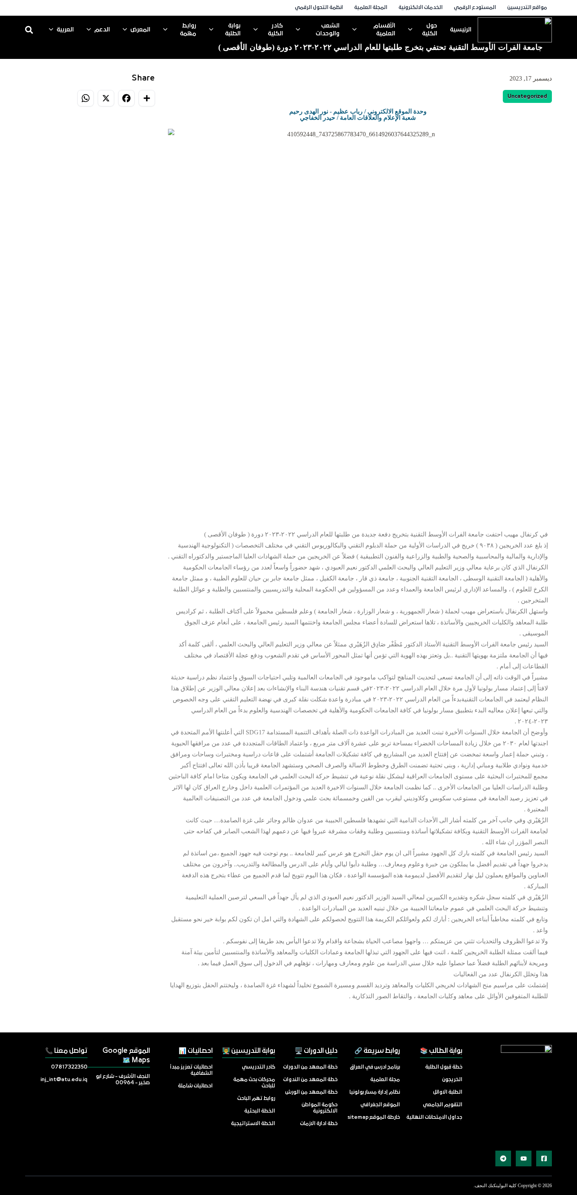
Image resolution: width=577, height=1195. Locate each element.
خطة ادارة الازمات (319, 1123)
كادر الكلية (275, 30)
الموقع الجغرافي (380, 1105)
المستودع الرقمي (475, 7)
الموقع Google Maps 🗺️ (126, 1056)
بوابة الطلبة (232, 30)
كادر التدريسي (258, 1067)
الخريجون (452, 1079)
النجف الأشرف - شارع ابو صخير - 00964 (123, 1079)
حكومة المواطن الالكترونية (319, 1108)
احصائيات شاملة (195, 1086)
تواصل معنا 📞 (66, 1051)
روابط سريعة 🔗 (377, 1051)
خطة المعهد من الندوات (310, 1079)
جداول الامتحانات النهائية (434, 1117)
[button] (175, 319)
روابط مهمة (188, 30)
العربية (65, 30)
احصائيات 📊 (196, 1051)
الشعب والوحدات (328, 30)
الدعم (102, 30)
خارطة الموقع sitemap (373, 1117)
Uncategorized (527, 96)
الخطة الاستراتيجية (253, 1123)
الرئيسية (460, 30)
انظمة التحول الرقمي (319, 7)
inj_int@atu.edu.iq (64, 1079)
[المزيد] (544, 1158)
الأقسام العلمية (384, 30)
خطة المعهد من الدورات (310, 1067)
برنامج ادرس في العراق (375, 1067)
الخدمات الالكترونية (420, 7)
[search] (29, 30)
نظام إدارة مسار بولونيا (374, 1092)
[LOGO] (515, 29)
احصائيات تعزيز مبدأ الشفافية (191, 1070)
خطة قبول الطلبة (443, 1067)
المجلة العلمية (370, 7)
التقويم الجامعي (442, 1105)
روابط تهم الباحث (256, 1098)
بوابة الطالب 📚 (441, 1051)
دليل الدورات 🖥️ (316, 1051)
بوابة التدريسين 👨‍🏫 (248, 1051)
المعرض (140, 30)
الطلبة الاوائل (447, 1092)
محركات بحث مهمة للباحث (254, 1082)
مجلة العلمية (385, 1079)
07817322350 (69, 1067)
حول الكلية (429, 30)
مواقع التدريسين (527, 7)
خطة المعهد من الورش (311, 1092)
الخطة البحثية (259, 1111)
